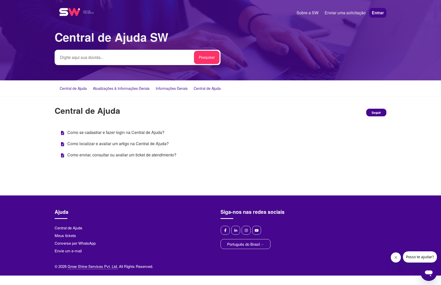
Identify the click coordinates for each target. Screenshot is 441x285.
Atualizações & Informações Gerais (121, 88)
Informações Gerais (172, 88)
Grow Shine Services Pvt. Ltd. (93, 266)
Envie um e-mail (68, 250)
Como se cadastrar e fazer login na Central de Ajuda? (115, 132)
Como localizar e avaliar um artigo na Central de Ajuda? (118, 143)
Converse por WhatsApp (75, 243)
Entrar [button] (378, 13)
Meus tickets (65, 235)
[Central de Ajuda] (76, 22)
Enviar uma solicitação (345, 13)
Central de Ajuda (73, 88)
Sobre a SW (307, 13)
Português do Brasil (244, 244)
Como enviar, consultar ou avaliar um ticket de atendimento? (121, 155)
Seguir (376, 112)
